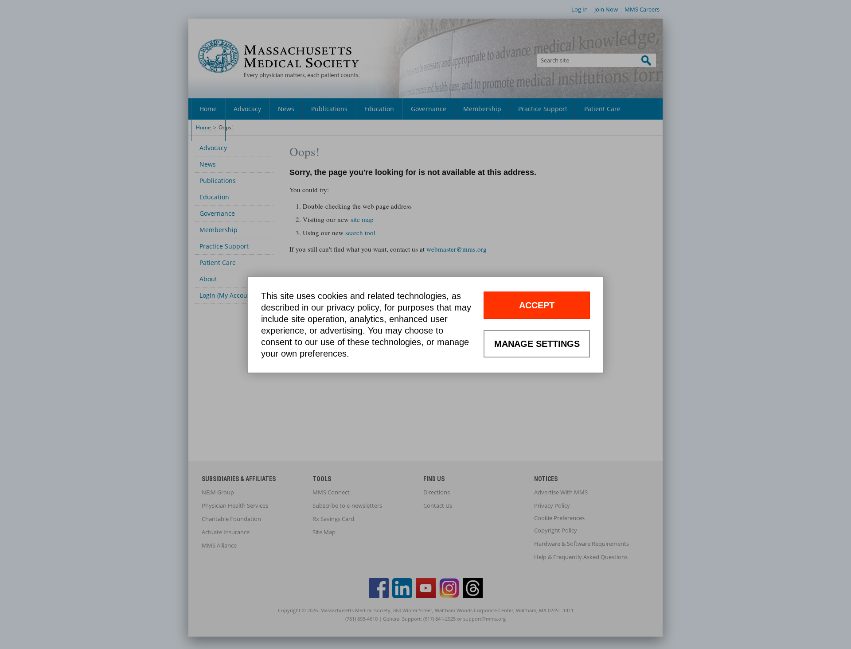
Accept (536, 305)
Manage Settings (537, 344)
